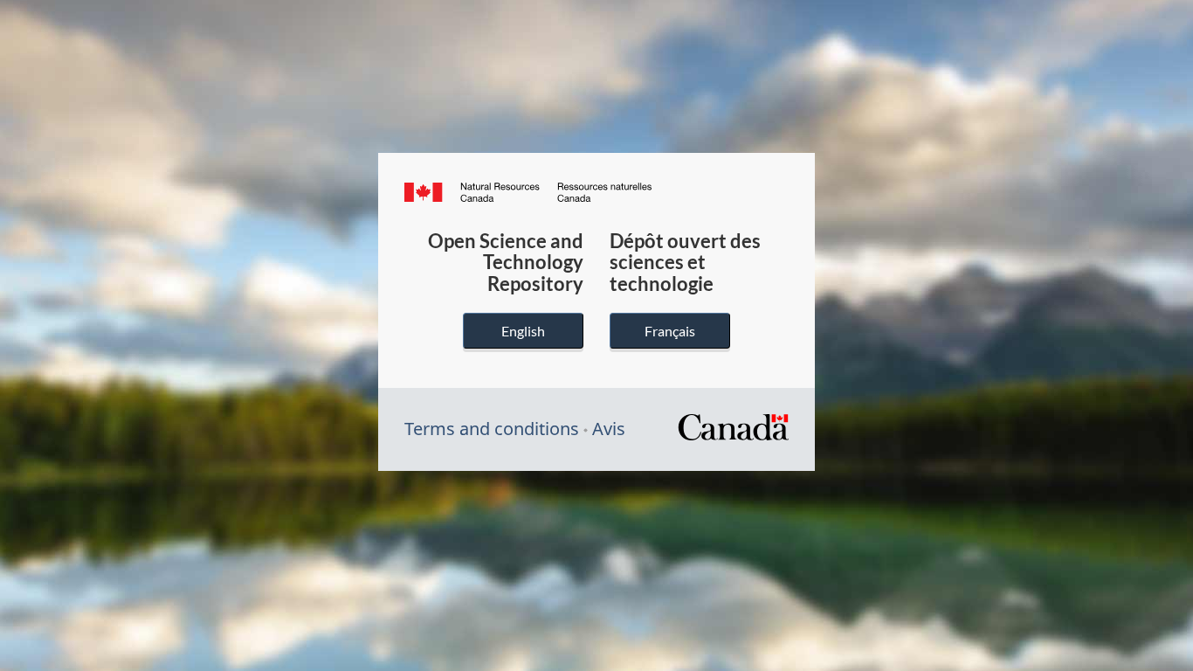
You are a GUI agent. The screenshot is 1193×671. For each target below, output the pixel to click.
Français (670, 330)
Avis (608, 428)
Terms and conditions (491, 428)
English (523, 330)
